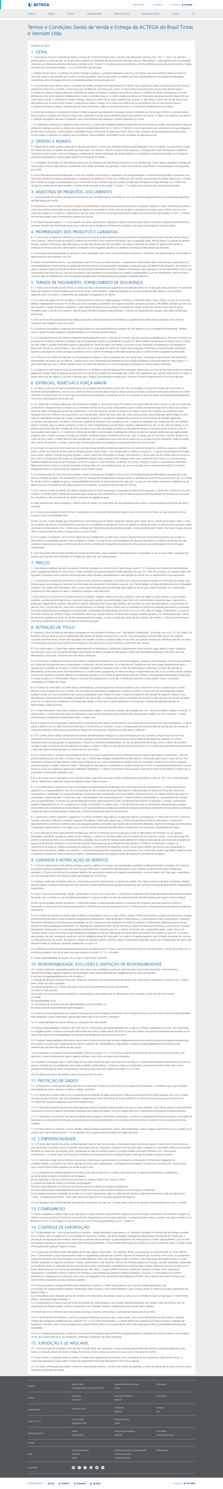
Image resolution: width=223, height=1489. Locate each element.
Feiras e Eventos (78, 1435)
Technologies (161, 1384)
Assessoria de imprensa (165, 1435)
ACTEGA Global (78, 1419)
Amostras (117, 1400)
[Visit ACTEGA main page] (38, 4)
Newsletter (118, 1435)
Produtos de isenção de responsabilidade (130, 1450)
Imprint (74, 1458)
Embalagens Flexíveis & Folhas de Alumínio (88, 1388)
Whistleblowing (163, 1450)
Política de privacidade (80, 1450)
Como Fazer (76, 1400)
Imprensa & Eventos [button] (150, 13)
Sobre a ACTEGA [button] (121, 13)
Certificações (119, 1408)
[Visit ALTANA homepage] (184, 1483)
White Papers (162, 1396)
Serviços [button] (70, 13)
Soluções (160, 1408)
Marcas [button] (51, 13)
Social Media (161, 1431)
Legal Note (76, 1454)
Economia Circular (79, 1409)
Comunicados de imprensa (124, 1431)
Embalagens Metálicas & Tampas (126, 1384)
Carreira (117, 1423)
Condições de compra (122, 1454)
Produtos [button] (32, 13)
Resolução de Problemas (123, 1396)
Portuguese (157, 4)
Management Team (79, 1423)
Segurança (118, 1411)
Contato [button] (175, 13)
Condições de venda (122, 1458)
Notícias (75, 1431)
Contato (31, 1443)
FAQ (158, 1411)
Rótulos (117, 1388)
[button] (193, 13)
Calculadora (76, 1396)
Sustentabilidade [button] (94, 13)
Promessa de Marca (121, 1419)
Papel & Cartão (77, 1384)
